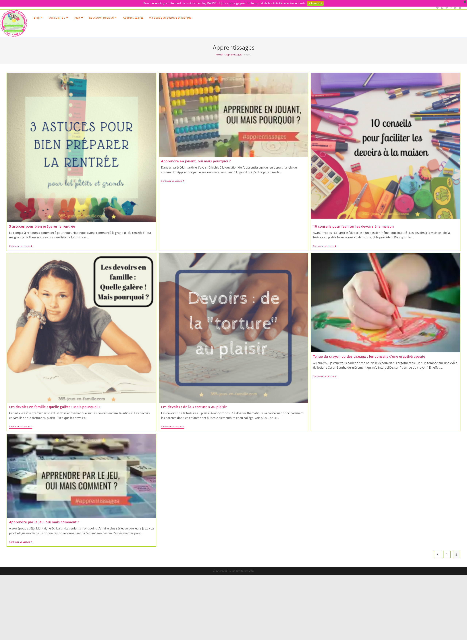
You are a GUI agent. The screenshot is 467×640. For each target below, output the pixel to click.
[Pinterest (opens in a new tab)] (447, 8)
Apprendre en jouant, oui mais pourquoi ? (196, 161)
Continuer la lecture (20, 246)
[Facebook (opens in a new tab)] (442, 8)
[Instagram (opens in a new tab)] (451, 8)
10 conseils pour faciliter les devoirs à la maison (353, 226)
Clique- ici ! (315, 3)
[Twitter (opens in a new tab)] (437, 8)
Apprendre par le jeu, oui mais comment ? (44, 522)
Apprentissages (233, 54)
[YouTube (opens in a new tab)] (460, 8)
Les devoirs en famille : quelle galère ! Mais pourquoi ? (54, 407)
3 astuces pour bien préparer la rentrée (42, 226)
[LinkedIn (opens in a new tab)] (455, 8)
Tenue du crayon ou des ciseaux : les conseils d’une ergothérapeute (369, 356)
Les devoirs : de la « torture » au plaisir (194, 407)
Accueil (219, 54)
